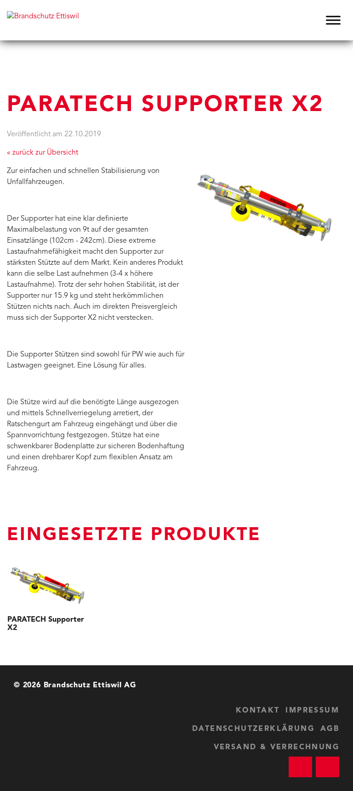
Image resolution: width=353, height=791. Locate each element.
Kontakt (258, 710)
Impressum (312, 710)
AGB (329, 729)
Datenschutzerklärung (253, 729)
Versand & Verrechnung (276, 747)
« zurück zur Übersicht (42, 152)
